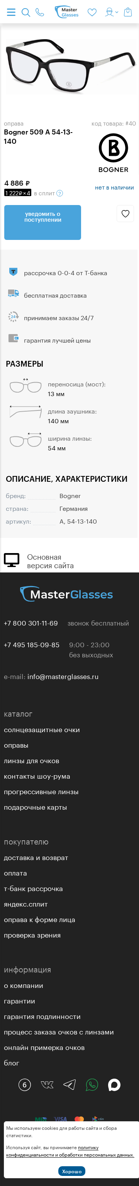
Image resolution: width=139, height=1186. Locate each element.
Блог (11, 1061)
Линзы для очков (31, 759)
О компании (23, 984)
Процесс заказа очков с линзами (59, 1030)
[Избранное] (93, 11)
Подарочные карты (35, 805)
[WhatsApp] (92, 1085)
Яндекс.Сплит (26, 902)
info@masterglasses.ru (62, 676)
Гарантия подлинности (42, 1015)
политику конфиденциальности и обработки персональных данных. (70, 1150)
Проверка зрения (32, 933)
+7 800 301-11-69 (31, 622)
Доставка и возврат (36, 856)
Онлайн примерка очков (44, 1046)
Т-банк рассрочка (33, 887)
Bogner (70, 495)
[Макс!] (114, 1085)
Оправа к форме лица (39, 918)
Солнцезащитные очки (42, 728)
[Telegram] (69, 1085)
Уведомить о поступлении (42, 216)
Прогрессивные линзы (41, 790)
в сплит (30, 192)
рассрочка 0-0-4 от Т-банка (65, 272)
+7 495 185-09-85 (31, 644)
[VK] (47, 1085)
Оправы (16, 743)
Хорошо (72, 1171)
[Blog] (25, 1085)
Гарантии (19, 999)
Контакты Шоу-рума (37, 774)
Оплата (15, 871)
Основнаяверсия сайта (50, 560)
